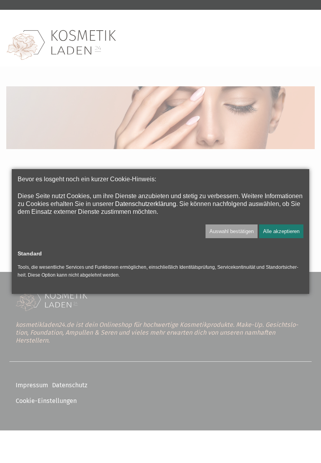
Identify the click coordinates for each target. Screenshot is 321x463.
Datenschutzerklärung (145, 203)
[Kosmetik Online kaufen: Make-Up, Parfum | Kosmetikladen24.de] (61, 45)
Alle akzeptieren (281, 231)
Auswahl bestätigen (231, 231)
